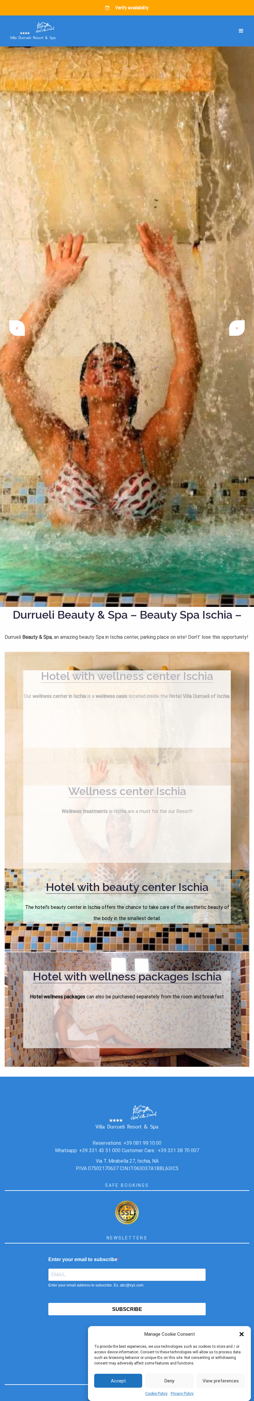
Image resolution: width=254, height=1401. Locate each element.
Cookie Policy (156, 1393)
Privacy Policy (182, 1393)
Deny (169, 1381)
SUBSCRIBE (127, 1309)
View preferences (221, 1381)
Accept (118, 1381)
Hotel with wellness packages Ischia (127, 976)
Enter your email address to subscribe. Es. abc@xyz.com (95, 1285)
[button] (242, 1334)
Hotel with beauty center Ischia (127, 886)
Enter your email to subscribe (82, 1259)
